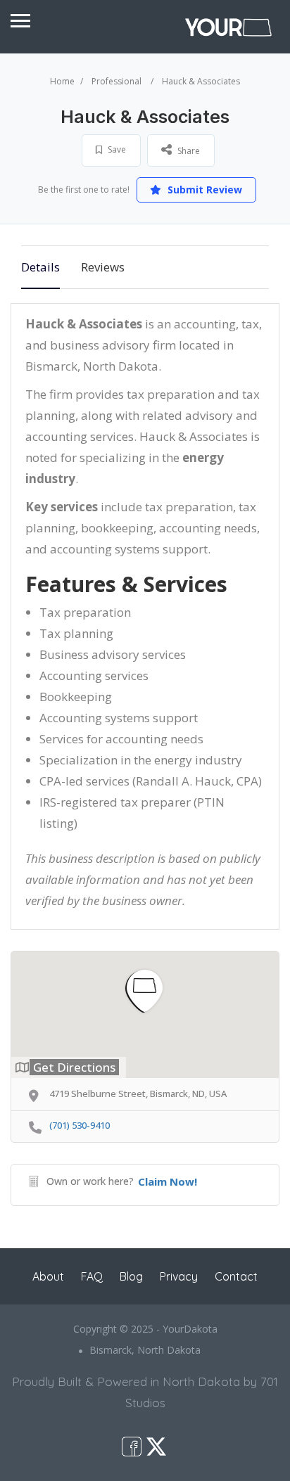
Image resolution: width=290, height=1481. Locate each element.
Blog (131, 1276)
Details (40, 267)
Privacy (179, 1276)
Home (62, 81)
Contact (236, 1276)
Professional (116, 81)
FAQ (92, 1276)
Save (116, 149)
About (48, 1276)
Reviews (103, 267)
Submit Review (203, 189)
